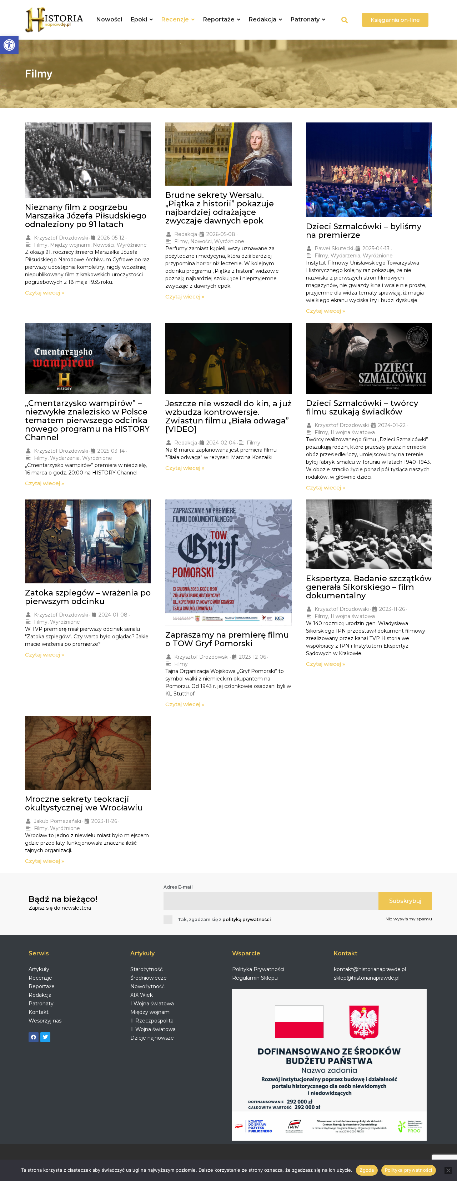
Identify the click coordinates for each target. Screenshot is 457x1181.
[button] (9, 45)
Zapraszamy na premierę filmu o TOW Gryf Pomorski (227, 639)
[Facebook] (34, 1037)
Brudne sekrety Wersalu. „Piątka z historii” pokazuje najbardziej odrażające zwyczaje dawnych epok (219, 208)
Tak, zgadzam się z (224, 919)
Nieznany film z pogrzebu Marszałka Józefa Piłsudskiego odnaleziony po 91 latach (85, 215)
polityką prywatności (246, 919)
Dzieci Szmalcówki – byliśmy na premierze (363, 231)
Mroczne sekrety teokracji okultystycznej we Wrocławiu (84, 803)
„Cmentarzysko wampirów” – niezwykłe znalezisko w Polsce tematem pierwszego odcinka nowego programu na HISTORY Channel (87, 420)
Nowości (103, 245)
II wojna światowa (353, 432)
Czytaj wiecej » (44, 292)
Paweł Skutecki (334, 248)
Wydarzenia (345, 255)
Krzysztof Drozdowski (61, 238)
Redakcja (185, 234)
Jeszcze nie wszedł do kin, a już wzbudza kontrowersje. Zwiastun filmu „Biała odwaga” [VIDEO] (228, 416)
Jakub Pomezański (57, 821)
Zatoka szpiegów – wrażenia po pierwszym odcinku (88, 597)
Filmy (40, 245)
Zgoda (367, 1170)
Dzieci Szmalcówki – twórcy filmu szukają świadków (362, 407)
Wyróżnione (132, 245)
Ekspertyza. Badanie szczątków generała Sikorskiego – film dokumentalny (369, 587)
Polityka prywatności (408, 1170)
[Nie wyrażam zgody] (448, 1170)
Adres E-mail (178, 887)
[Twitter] (45, 1037)
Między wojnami (70, 245)
